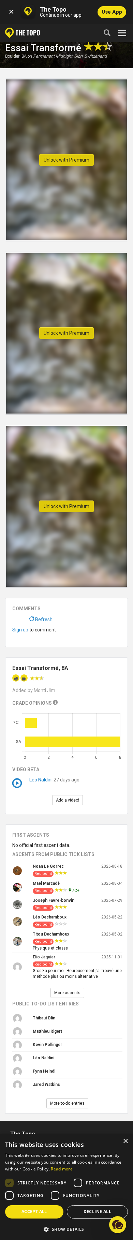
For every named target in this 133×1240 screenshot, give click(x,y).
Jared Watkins (46, 1084)
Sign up (20, 629)
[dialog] (66, 1187)
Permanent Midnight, (53, 56)
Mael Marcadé (46, 883)
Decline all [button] (97, 1211)
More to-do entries (67, 1103)
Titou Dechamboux (51, 934)
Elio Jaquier (44, 957)
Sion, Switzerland (90, 56)
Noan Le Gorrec (48, 866)
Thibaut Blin (44, 1018)
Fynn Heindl (44, 1071)
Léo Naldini (41, 779)
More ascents (67, 992)
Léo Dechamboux (49, 917)
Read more (62, 1169)
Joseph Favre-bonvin (53, 900)
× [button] (125, 1141)
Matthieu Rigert (47, 1031)
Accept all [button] (34, 1211)
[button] (66, 1229)
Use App (112, 12)
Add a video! (67, 800)
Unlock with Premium (66, 160)
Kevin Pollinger (47, 1044)
